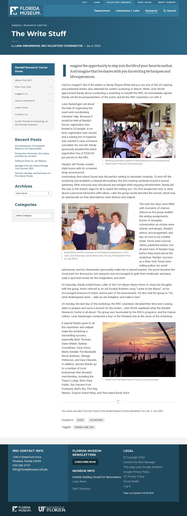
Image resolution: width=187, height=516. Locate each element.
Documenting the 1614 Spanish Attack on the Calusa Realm (30, 147)
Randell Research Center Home (31, 69)
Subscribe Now (85, 462)
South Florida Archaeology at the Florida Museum (31, 123)
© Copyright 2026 (134, 457)
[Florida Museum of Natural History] (25, 508)
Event (80, 420)
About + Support (167, 2)
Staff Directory (81, 488)
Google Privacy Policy (136, 471)
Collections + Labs (127, 10)
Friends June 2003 (84, 427)
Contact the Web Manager (139, 462)
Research (151, 10)
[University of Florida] (55, 508)
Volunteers (96, 420)
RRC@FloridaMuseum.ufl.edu (30, 469)
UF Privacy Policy (133, 476)
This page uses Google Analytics (142, 467)
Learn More (21, 107)
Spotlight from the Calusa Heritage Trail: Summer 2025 (31, 167)
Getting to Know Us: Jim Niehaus (30, 161)
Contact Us (21, 114)
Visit (84, 2)
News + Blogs (144, 2)
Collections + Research (119, 2)
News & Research (25, 100)
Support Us (21, 93)
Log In (127, 486)
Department (102, 10)
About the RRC (23, 80)
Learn (97, 2)
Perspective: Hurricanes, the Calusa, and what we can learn (32, 155)
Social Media (131, 481)
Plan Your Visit (23, 87)
